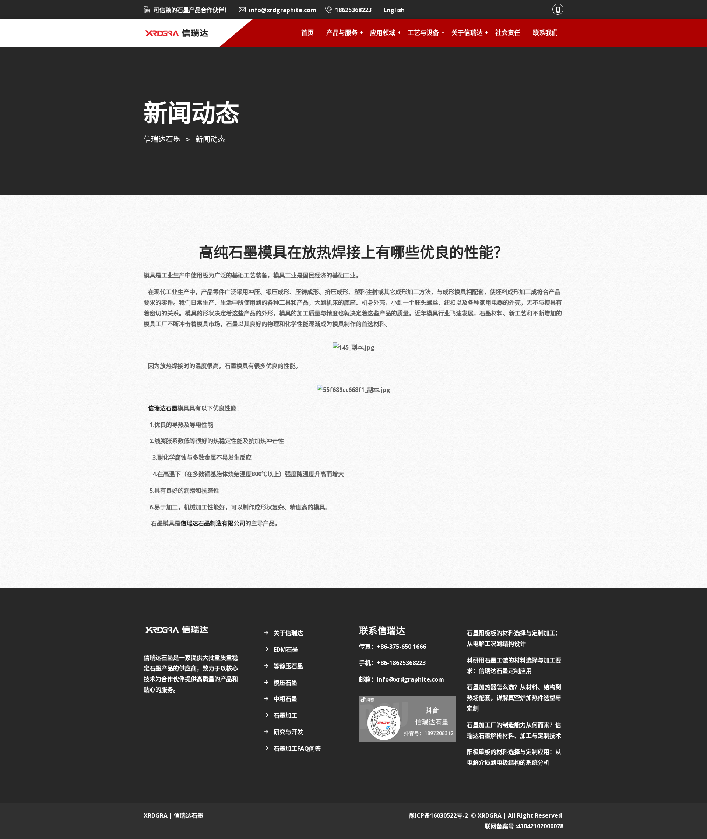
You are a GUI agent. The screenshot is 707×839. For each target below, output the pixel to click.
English (394, 10)
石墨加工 (285, 715)
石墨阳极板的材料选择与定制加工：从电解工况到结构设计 (514, 638)
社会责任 (507, 33)
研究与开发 (288, 732)
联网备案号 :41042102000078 (524, 826)
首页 (307, 33)
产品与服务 (342, 33)
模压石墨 (285, 683)
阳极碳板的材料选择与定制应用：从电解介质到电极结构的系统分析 (514, 757)
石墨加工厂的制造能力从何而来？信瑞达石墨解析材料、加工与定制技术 (514, 730)
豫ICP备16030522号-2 (438, 815)
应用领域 (382, 33)
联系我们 (545, 33)
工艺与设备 (423, 33)
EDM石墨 (286, 649)
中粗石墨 (285, 699)
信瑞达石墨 (162, 408)
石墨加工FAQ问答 (297, 748)
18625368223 (353, 10)
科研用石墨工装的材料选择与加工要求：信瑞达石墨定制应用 (514, 665)
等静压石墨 (288, 666)
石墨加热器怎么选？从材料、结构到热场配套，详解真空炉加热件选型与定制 (514, 697)
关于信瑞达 (467, 33)
